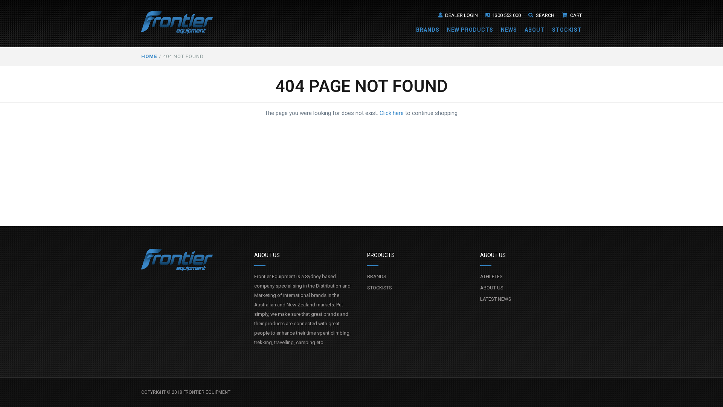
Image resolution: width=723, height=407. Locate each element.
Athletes (491, 276)
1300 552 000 (506, 15)
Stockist (567, 30)
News (509, 30)
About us (491, 288)
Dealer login (461, 15)
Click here (392, 113)
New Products (470, 30)
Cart (575, 15)
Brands (427, 30)
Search (544, 15)
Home (149, 56)
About (535, 30)
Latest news (495, 299)
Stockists (379, 288)
